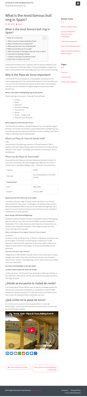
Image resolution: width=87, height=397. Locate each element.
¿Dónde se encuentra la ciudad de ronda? (22, 57)
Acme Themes (36, 390)
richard (20, 24)
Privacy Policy (66, 77)
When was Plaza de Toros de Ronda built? (22, 46)
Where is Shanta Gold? (69, 27)
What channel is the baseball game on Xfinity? (45, 368)
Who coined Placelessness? (71, 46)
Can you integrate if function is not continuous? (68, 34)
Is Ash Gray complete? (69, 41)
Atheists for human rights (19, 2)
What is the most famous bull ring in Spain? (22, 41)
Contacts (64, 72)
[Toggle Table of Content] (43, 38)
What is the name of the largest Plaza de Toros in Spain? (27, 51)
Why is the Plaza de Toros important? (20, 44)
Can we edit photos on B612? (19, 367)
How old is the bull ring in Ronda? (19, 54)
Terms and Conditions (69, 82)
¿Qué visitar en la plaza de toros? (19, 59)
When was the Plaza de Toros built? (20, 49)
